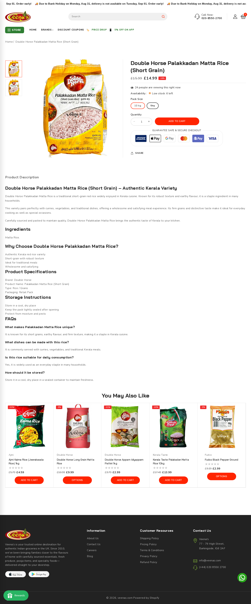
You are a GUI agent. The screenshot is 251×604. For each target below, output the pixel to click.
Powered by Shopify (146, 598)
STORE (16, 30)
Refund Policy (148, 562)
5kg (154, 106)
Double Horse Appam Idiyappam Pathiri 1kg (124, 461)
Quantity (136, 114)
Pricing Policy (148, 544)
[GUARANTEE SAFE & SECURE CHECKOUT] (176, 139)
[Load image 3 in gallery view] (13, 69)
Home (33, 29)
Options (77, 480)
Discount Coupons (71, 29)
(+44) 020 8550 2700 (212, 567)
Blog (90, 556)
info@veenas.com (210, 560)
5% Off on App (124, 29)
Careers (92, 550)
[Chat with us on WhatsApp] (242, 578)
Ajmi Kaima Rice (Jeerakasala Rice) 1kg (26, 461)
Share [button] (139, 152)
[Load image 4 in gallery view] (13, 87)
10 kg (137, 105)
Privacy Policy (148, 556)
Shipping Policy (149, 538)
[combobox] (117, 16)
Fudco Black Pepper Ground (221, 459)
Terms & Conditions (152, 550)
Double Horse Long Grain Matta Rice (75, 461)
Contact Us (93, 544)
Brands (47, 29)
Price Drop (99, 29)
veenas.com (125, 598)
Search (163, 16)
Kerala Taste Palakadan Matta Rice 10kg (171, 461)
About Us (93, 538)
